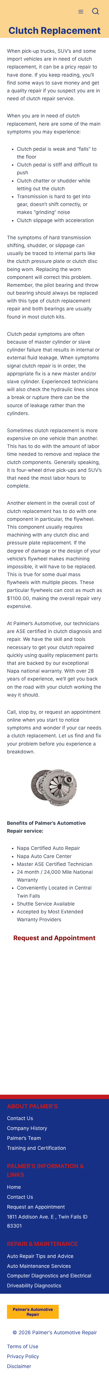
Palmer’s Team (24, 1138)
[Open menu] (80, 11)
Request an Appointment (36, 1207)
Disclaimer (19, 1366)
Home (14, 1187)
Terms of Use (22, 1346)
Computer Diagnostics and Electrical (49, 1276)
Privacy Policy (23, 1356)
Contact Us (20, 1118)
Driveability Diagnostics (34, 1285)
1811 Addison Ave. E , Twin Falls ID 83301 (47, 1221)
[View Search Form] (95, 11)
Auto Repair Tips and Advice (40, 1256)
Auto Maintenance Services (39, 1266)
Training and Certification (36, 1148)
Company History (27, 1128)
